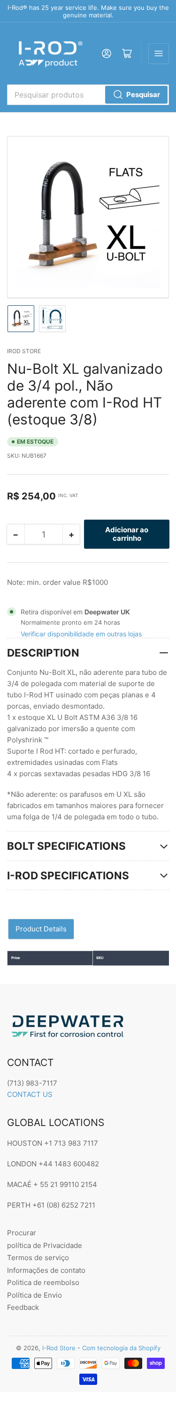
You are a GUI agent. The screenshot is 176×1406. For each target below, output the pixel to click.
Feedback (23, 1307)
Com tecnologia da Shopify (121, 1348)
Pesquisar (143, 94)
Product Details (41, 928)
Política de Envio (34, 1295)
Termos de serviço (38, 1257)
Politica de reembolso (43, 1282)
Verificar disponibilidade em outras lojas (81, 634)
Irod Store (24, 351)
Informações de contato (46, 1270)
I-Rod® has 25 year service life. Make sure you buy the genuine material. (88, 11)
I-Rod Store (59, 1348)
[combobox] (88, 94)
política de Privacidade (44, 1245)
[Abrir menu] (158, 53)
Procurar (21, 1232)
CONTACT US (30, 1094)
